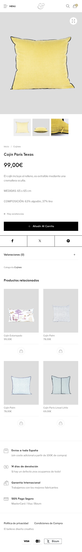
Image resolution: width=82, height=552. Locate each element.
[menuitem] (16, 523)
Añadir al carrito (43, 226)
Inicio (6, 146)
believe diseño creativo (20, 528)
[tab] (41, 255)
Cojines (17, 146)
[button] (21, 351)
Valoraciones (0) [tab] (14, 255)
